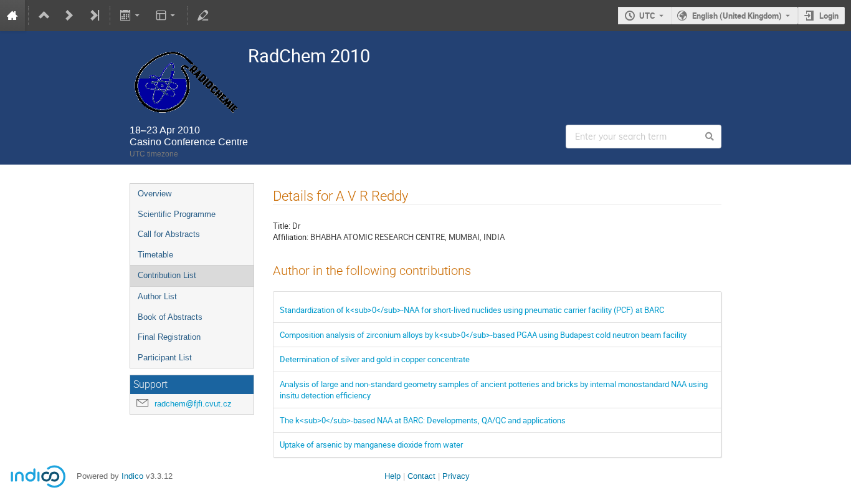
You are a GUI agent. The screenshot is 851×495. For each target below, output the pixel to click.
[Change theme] (166, 15)
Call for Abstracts (169, 234)
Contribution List (167, 275)
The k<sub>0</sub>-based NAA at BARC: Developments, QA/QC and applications (423, 420)
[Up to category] (44, 15)
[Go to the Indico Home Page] (12, 15)
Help (392, 476)
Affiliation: (290, 237)
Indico (132, 476)
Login (829, 15)
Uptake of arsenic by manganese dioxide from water (371, 444)
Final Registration (169, 337)
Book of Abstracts (170, 317)
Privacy (456, 476)
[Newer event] (69, 15)
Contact (421, 476)
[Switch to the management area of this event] (203, 15)
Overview (154, 193)
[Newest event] (94, 15)
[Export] (131, 15)
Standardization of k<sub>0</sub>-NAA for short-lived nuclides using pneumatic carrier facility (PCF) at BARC (472, 309)
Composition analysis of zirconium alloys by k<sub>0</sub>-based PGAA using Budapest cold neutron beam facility (483, 334)
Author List (157, 296)
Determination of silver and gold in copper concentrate (375, 359)
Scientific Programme (177, 214)
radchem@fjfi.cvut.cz (193, 403)
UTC (647, 15)
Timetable (155, 254)
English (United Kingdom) (737, 15)
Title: (281, 225)
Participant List (165, 357)
